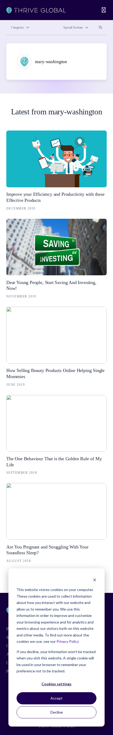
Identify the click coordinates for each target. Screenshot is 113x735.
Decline (56, 712)
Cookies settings (56, 684)
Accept (56, 698)
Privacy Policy (67, 641)
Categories (17, 27)
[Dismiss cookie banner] (94, 579)
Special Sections (73, 27)
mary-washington (51, 61)
